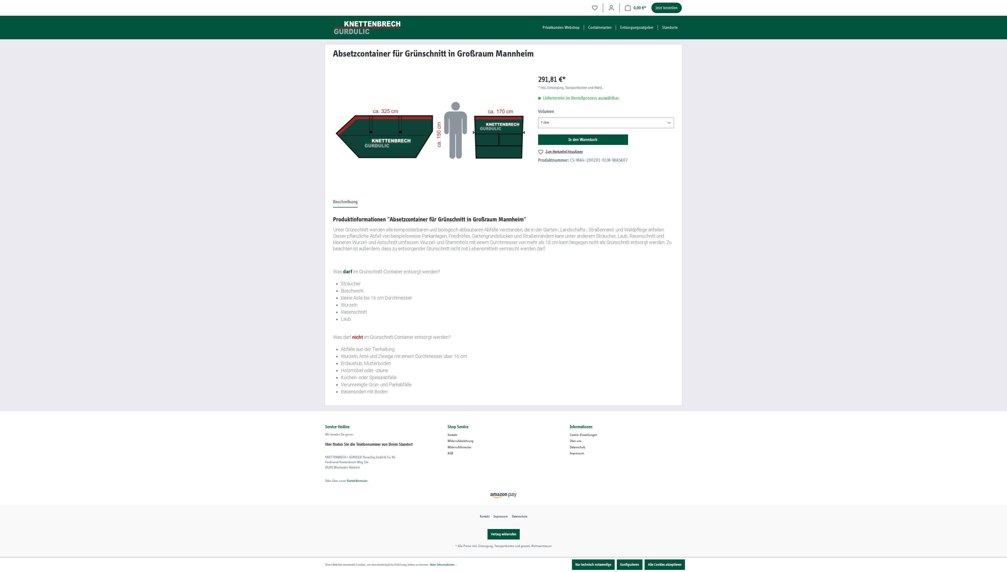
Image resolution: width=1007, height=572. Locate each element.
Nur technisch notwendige (593, 564)
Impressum (577, 453)
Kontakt (452, 435)
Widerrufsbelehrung (460, 441)
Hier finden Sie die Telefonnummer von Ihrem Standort (369, 444)
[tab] (345, 202)
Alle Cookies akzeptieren (665, 564)
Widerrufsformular (459, 447)
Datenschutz (577, 447)
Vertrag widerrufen (503, 534)
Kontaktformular (357, 481)
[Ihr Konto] (611, 8)
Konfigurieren (629, 564)
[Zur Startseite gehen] (364, 27)
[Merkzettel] (595, 8)
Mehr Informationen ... (443, 564)
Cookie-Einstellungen (583, 435)
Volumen (546, 111)
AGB (450, 453)
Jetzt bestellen (667, 8)
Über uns (575, 441)
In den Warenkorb (583, 140)
